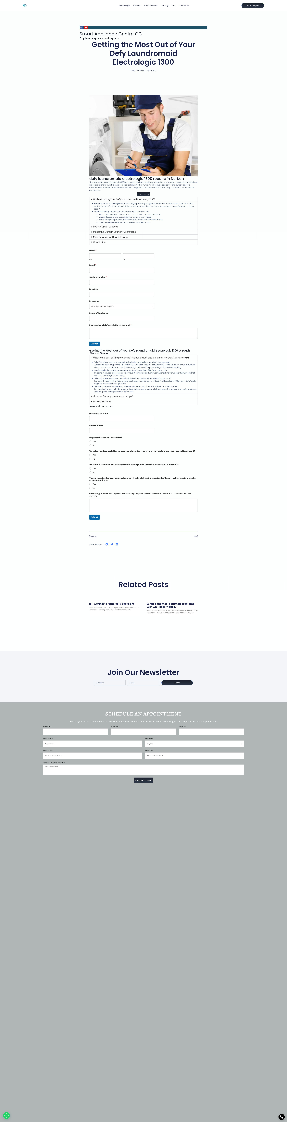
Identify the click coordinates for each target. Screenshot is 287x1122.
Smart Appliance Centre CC (111, 34)
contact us (184, 5)
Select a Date (47, 750)
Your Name (47, 726)
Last (124, 260)
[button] (106, 544)
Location (93, 289)
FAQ (173, 5)
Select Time (149, 750)
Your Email (182, 726)
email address (96, 425)
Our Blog (164, 5)
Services (136, 5)
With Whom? (149, 738)
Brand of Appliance (98, 313)
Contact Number (98, 277)
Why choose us (150, 5)
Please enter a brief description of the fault (110, 325)
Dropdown (94, 301)
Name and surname (98, 413)
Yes (94, 441)
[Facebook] (81, 27)
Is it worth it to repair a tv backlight (111, 604)
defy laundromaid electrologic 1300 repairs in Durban (136, 178)
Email (92, 265)
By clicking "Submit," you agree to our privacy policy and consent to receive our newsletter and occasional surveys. (140, 495)
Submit (94, 343)
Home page (124, 5)
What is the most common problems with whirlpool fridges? (170, 605)
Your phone (115, 726)
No (94, 445)
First (90, 260)
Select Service (48, 738)
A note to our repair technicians (54, 762)
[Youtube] (86, 27)
